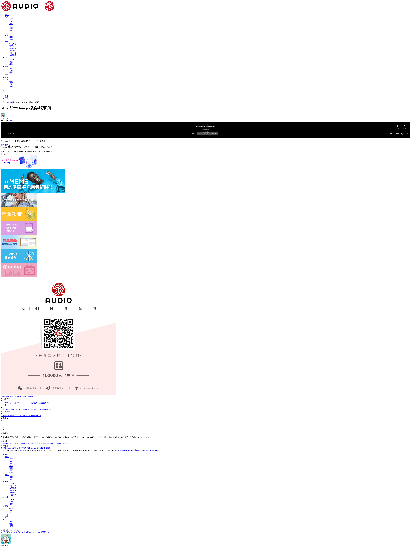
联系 (7, 79)
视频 (7, 77)
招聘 (11, 33)
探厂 (11, 30)
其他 (11, 64)
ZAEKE (35, 448)
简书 (52, 443)
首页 (7, 15)
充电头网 (20, 448)
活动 (7, 66)
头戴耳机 (12, 55)
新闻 (7, 17)
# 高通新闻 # (44, 532)
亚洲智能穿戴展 (45, 448)
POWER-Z (28, 448)
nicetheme (39, 450)
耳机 (11, 37)
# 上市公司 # (5, 532)
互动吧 (37, 443)
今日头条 (4, 443)
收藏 (7, 145)
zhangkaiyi (4, 118)
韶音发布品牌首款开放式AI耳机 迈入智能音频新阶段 (21, 416)
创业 (11, 26)
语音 (11, 62)
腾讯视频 (24, 443)
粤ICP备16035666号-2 (126, 450)
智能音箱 (12, 51)
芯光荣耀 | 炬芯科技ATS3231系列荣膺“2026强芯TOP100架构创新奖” (26, 409)
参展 (11, 120)
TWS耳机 (12, 44)
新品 (11, 19)
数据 (11, 28)
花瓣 (48, 443)
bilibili (10, 443)
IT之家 (14, 448)
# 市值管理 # (15, 532)
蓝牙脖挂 (12, 46)
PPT (10, 73)
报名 (11, 69)
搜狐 (18, 443)
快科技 (3, 448)
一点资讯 (31, 443)
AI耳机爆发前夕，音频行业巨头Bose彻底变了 (18, 396)
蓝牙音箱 (12, 53)
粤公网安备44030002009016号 (147, 450)
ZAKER (66, 443)
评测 (7, 35)
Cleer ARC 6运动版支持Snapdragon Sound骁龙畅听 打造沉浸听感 (25, 403)
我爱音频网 (22, 450)
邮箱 (11, 86)
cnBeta (8, 448)
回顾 (11, 71)
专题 (7, 75)
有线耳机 (12, 48)
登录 (7, 98)
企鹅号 (43, 443)
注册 (7, 96)
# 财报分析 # (25, 532)
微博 (11, 82)
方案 (7, 57)
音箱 (11, 39)
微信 (11, 84)
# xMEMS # (34, 532)
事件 (11, 24)
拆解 (7, 42)
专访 (11, 21)
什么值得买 (58, 443)
